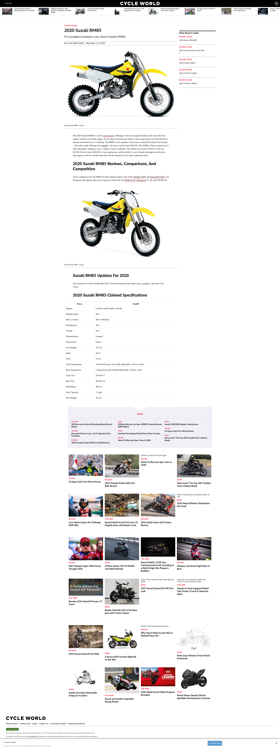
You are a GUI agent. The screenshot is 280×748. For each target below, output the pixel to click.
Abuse (34, 724)
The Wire (74, 422)
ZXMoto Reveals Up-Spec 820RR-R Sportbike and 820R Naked (140, 425)
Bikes (120, 422)
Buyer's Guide (70, 26)
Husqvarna (141, 180)
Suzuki (105, 145)
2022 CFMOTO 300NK (188, 83)
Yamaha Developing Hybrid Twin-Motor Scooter (139, 434)
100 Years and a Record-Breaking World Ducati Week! (91, 425)
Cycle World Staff (75, 43)
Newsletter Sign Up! (76, 724)
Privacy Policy (12, 724)
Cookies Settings (12, 729)
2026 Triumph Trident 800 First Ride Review (90, 443)
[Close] (276, 743)
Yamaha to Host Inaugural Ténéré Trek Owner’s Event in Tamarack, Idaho (193, 591)
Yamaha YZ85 (139, 177)
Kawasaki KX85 (157, 177)
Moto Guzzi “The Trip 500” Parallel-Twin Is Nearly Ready (186, 439)
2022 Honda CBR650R (188, 40)
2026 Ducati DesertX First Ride (84, 654)
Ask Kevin (109, 695)
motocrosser (108, 135)
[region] (140, 743)
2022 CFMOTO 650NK (188, 73)
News (120, 431)
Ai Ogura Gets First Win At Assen (179, 431)
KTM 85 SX (130, 180)
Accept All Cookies (215, 743)
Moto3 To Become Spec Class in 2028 (134, 440)
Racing (120, 438)
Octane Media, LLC (33, 736)
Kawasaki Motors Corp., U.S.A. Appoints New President (91, 435)
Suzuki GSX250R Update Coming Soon (181, 424)
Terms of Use (25, 724)
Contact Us (43, 724)
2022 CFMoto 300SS (187, 63)
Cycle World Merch (58, 724)
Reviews (74, 440)
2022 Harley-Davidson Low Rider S (192, 52)
